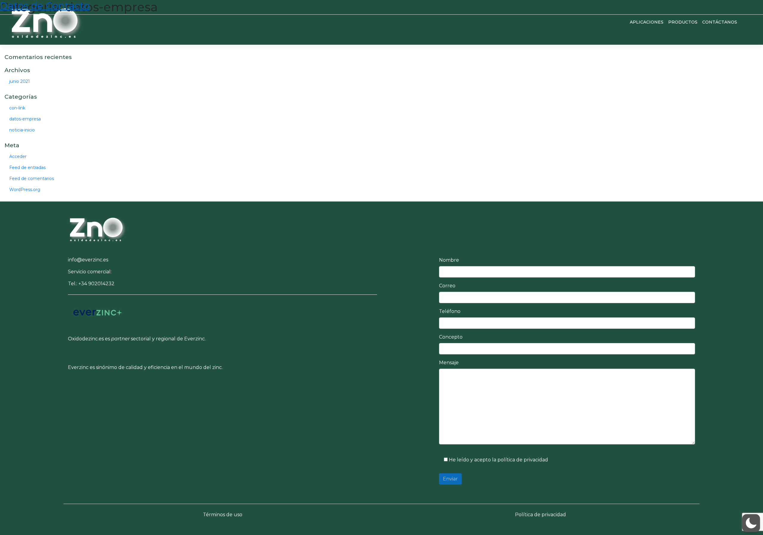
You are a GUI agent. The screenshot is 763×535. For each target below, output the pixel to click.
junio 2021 (19, 81)
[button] (98, 228)
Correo (447, 286)
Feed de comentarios (31, 178)
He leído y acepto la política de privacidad (498, 460)
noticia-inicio (22, 130)
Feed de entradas (27, 167)
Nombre (449, 260)
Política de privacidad (540, 514)
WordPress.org (24, 189)
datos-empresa (25, 119)
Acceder (18, 156)
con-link (17, 108)
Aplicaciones (646, 22)
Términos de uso (222, 514)
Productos (682, 22)
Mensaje (449, 362)
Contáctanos (719, 22)
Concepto (451, 337)
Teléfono (449, 311)
